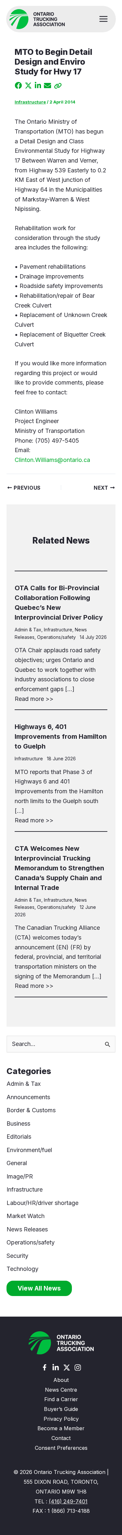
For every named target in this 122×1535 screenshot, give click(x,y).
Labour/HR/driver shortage (42, 1202)
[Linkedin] (55, 1367)
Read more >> (34, 698)
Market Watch (26, 1215)
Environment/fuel (29, 1150)
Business (18, 1123)
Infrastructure (30, 101)
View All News (39, 1288)
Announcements (28, 1097)
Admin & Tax (28, 629)
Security (17, 1255)
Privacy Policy (61, 1419)
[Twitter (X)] (66, 1367)
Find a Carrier (61, 1399)
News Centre (61, 1389)
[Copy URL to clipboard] (58, 86)
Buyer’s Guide (61, 1409)
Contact (61, 1438)
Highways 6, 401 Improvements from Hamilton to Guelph (61, 736)
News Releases (27, 1229)
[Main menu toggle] (104, 19)
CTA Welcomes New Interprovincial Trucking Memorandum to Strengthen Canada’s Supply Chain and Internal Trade (59, 868)
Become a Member (61, 1428)
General (17, 1163)
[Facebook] (44, 1367)
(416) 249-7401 (68, 1501)
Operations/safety (56, 637)
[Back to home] (61, 1343)
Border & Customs (31, 1110)
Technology (22, 1268)
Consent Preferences (61, 1448)
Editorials (19, 1136)
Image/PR (20, 1176)
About (61, 1380)
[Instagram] (77, 1367)
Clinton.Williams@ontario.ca (52, 459)
